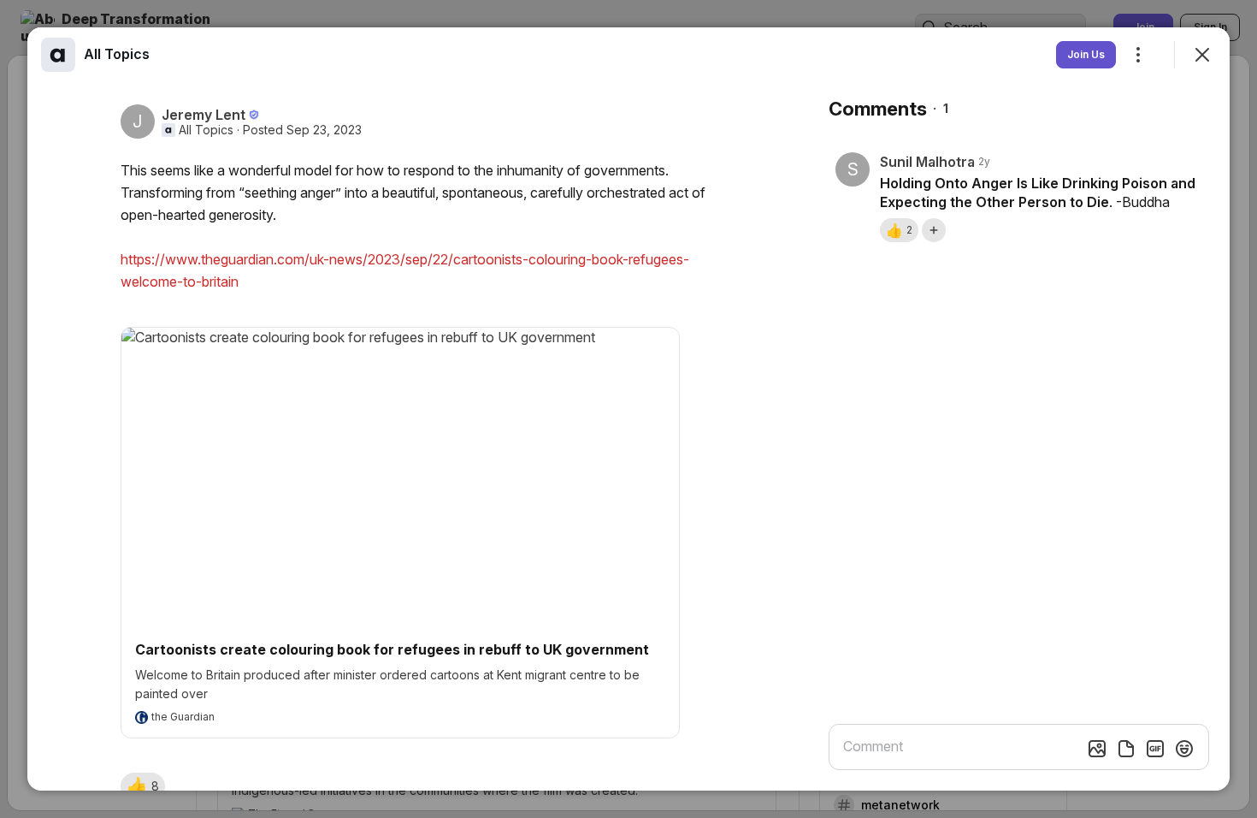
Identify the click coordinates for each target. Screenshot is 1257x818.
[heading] (117, 53)
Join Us (1086, 54)
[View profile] (58, 55)
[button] (143, 786)
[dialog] (628, 409)
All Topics (206, 130)
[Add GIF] (1155, 748)
